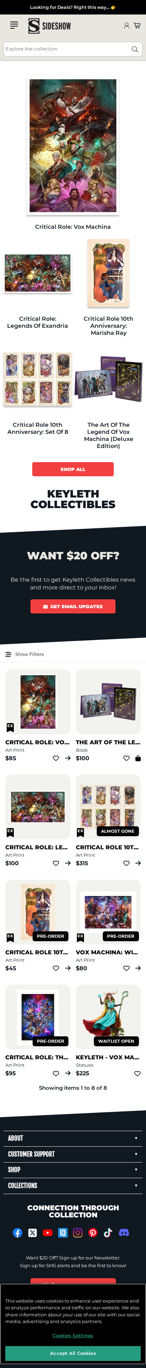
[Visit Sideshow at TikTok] (108, 1233)
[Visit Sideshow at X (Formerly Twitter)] (33, 1233)
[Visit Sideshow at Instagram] (78, 1233)
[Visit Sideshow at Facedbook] (17, 1233)
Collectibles (12, 7)
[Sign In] (126, 26)
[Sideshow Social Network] (63, 1233)
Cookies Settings (72, 1335)
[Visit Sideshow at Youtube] (47, 1233)
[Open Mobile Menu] (14, 25)
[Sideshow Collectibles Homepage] (49, 25)
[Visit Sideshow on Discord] (123, 1232)
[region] (73, 1323)
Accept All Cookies (73, 1353)
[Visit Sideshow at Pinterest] (93, 1233)
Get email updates (76, 606)
